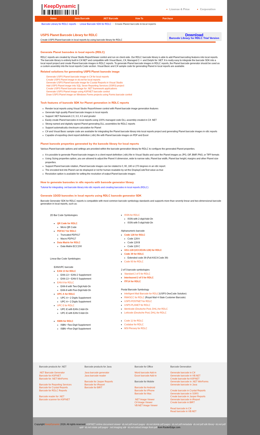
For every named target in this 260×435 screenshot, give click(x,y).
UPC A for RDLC (66, 294)
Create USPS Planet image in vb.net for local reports (73, 79)
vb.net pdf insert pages (133, 424)
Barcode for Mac (143, 393)
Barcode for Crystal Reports (53, 387)
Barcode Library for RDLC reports (58, 24)
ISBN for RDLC (65, 321)
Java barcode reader (95, 375)
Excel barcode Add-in (146, 375)
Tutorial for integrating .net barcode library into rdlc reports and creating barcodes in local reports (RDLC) (94, 187)
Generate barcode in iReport (185, 399)
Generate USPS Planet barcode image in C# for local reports (77, 76)
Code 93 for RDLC (134, 261)
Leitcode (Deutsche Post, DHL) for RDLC (145, 312)
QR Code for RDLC (67, 223)
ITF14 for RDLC (132, 281)
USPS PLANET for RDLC (137, 305)
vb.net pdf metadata (182, 424)
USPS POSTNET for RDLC (138, 301)
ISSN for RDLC (132, 215)
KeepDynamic (52, 424)
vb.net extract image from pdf (142, 427)
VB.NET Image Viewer (146, 405)
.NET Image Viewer (145, 399)
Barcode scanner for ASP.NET (54, 399)
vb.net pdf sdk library (203, 424)
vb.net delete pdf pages (158, 424)
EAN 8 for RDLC (65, 282)
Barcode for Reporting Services (55, 384)
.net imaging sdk (117, 427)
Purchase (168, 18)
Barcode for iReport (95, 384)
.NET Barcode (110, 18)
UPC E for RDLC (65, 305)
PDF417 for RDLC (66, 231)
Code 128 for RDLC (134, 235)
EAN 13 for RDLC (66, 271)
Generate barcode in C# (182, 372)
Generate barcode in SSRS (184, 393)
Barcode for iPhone (145, 390)
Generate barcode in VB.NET (185, 375)
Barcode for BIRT (93, 387)
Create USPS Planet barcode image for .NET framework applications (81, 88)
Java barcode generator (97, 372)
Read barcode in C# (180, 408)
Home (53, 18)
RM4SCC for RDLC (134, 297)
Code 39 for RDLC (134, 254)
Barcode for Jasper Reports (99, 381)
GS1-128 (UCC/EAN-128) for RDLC (143, 250)
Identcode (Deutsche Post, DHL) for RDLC (146, 309)
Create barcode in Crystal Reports (188, 390)
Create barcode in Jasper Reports (187, 396)
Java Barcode (82, 18)
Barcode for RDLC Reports (53, 390)
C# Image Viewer (143, 402)
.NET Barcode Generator (52, 372)
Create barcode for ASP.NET (184, 378)
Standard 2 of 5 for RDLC (137, 273)
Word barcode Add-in (145, 372)
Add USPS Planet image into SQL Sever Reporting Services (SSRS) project (85, 85)
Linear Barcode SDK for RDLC (95, 24)
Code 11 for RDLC (133, 320)
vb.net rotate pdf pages (96, 427)
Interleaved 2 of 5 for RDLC (139, 277)
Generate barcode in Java (183, 384)
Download (194, 36)
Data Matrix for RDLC (68, 242)
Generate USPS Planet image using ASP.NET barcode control (78, 91)
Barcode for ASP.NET (50, 375)
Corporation (208, 9)
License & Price (179, 9)
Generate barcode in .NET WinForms (189, 381)
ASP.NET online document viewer (103, 424)
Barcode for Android (145, 387)
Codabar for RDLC (134, 324)
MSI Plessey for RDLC (135, 328)
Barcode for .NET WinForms (53, 378)
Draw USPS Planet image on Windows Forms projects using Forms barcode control (89, 94)
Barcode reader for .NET (51, 396)
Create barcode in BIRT (182, 402)
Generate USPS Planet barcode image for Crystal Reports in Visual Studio (84, 82)
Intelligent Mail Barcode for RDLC (141, 293)
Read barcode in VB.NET (183, 411)
